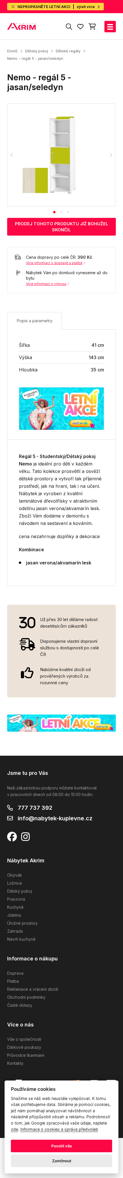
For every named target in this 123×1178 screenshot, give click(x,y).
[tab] (54, 212)
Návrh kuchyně (21, 939)
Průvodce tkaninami (25, 1055)
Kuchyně (15, 907)
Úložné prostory (22, 923)
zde (14, 1129)
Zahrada (15, 931)
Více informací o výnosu (46, 284)
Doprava (15, 973)
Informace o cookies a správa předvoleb (59, 1129)
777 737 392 (35, 807)
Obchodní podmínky (26, 997)
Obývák (14, 875)
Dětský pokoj (36, 51)
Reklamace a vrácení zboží (32, 989)
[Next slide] (110, 155)
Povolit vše (61, 1146)
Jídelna (14, 915)
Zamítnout (61, 1161)
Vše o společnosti (24, 1039)
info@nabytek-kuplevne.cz (55, 818)
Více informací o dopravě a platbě (54, 263)
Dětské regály (68, 51)
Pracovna (16, 899)
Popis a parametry (34, 320)
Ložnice (14, 883)
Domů (12, 51)
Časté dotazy (19, 1005)
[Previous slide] (11, 155)
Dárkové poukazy (24, 1047)
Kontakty (15, 1063)
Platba (13, 981)
